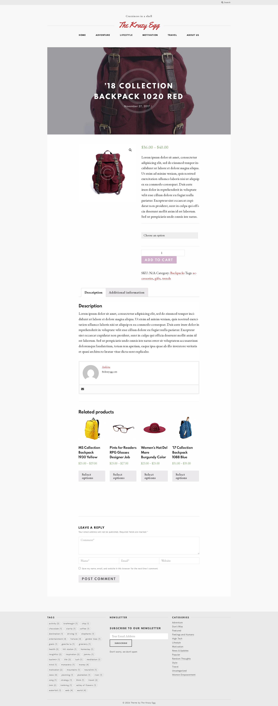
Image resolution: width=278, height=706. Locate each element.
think (80, 680)
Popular (176, 654)
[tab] (93, 292)
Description (93, 292)
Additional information (127, 292)
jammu (89, 654)
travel (93, 680)
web (69, 690)
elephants (87, 633)
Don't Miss (177, 626)
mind (53, 664)
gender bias (93, 638)
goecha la (68, 644)
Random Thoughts (181, 658)
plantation (83, 674)
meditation (93, 659)
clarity (71, 628)
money (84, 664)
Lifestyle (126, 35)
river (98, 674)
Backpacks (177, 273)
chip (85, 623)
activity (54, 623)
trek (52, 685)
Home (82, 35)
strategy (66, 680)
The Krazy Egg (148, 702)
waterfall (55, 690)
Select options (87, 476)
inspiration (73, 654)
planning (67, 674)
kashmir (54, 659)
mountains (73, 669)
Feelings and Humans (183, 634)
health (54, 649)
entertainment (57, 638)
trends (166, 278)
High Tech (177, 638)
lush (78, 659)
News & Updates (180, 650)
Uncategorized (179, 670)
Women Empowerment (183, 674)
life (67, 659)
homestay (87, 649)
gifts (158, 278)
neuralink (90, 669)
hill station (69, 649)
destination (56, 633)
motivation (56, 669)
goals (53, 644)
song (53, 680)
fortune (75, 638)
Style (174, 662)
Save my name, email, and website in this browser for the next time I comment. (120, 568)
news (53, 674)
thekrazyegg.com (109, 371)
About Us (193, 35)
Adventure (103, 35)
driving (72, 633)
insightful (55, 654)
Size (169, 227)
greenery (85, 644)
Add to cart (159, 260)
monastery (68, 664)
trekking (66, 685)
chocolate (55, 628)
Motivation (150, 35)
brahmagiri (71, 623)
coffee (84, 628)
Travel (172, 35)
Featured (176, 630)
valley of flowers (86, 685)
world (81, 690)
